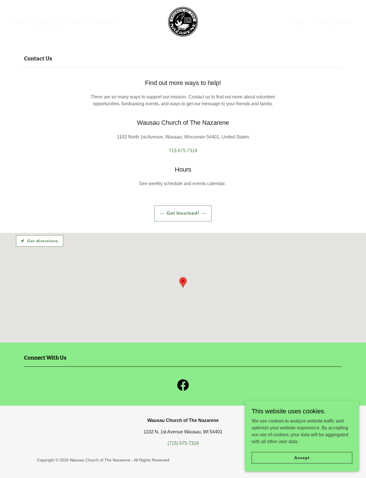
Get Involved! (183, 213)
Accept (301, 457)
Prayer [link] (296, 21)
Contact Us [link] (49, 21)
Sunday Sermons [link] (332, 21)
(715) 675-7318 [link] (183, 443)
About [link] (77, 21)
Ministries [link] (105, 21)
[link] (183, 21)
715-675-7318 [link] (183, 150)
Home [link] (20, 21)
